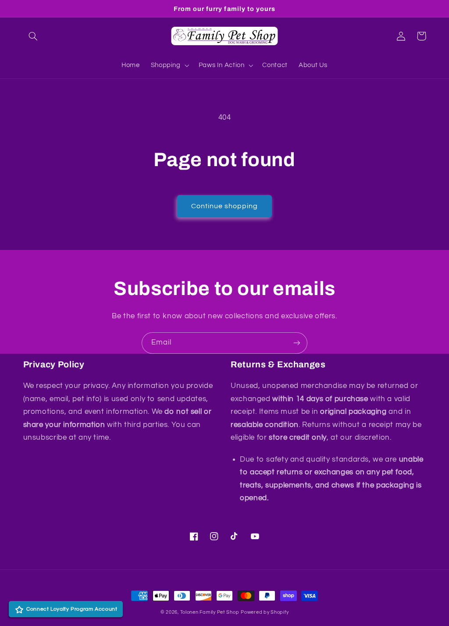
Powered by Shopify (265, 612)
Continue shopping (224, 206)
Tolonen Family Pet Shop (209, 612)
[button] (33, 36)
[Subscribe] (297, 343)
